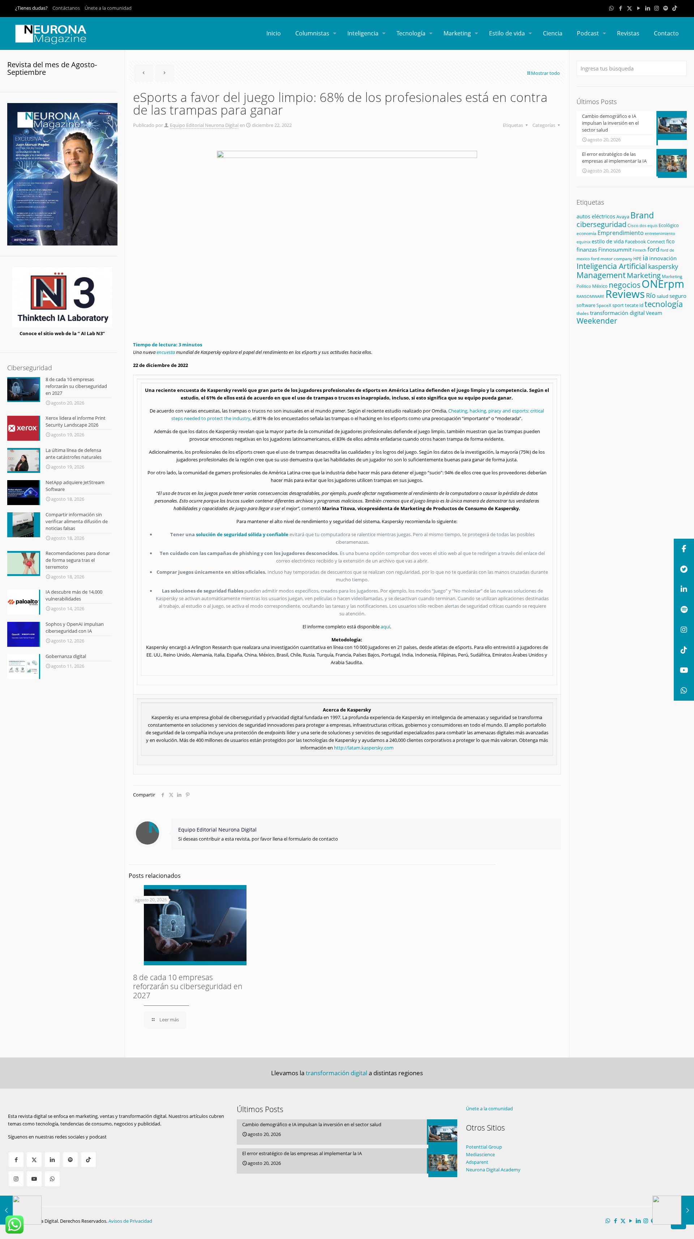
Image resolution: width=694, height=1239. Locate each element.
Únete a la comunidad (108, 8)
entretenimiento (660, 233)
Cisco (632, 225)
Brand (642, 215)
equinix (584, 241)
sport (618, 305)
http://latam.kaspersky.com (364, 747)
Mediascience (480, 1154)
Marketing (644, 275)
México (600, 286)
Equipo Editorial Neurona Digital (204, 125)
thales (583, 313)
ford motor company (611, 259)
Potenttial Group (484, 1147)
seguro (677, 295)
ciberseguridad (601, 224)
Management (601, 275)
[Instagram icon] (656, 8)
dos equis (648, 225)
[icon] (665, 8)
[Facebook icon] (620, 8)
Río (651, 295)
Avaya (622, 216)
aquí (385, 626)
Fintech (639, 250)
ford (653, 249)
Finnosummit (614, 249)
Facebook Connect (645, 241)
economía (586, 233)
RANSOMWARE (590, 296)
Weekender (597, 321)
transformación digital (617, 313)
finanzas (587, 249)
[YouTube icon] (638, 8)
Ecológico (669, 225)
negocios (625, 285)
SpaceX (603, 305)
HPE (637, 258)
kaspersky (663, 266)
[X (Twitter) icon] (629, 8)
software (586, 305)
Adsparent (477, 1162)
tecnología (663, 303)
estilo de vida (608, 241)
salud (662, 296)
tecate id (634, 305)
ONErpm (663, 284)
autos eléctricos (596, 216)
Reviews (625, 294)
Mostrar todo (545, 73)
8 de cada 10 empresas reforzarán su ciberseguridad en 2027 (187, 986)
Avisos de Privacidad (130, 1221)
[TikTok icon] (674, 8)
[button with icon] (16, 1160)
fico (670, 241)
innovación (663, 258)
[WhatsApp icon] (611, 8)
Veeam (654, 312)
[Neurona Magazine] (51, 33)
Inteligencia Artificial (612, 266)
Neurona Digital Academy (493, 1169)
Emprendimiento (620, 233)
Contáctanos (66, 8)
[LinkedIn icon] (647, 8)
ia (645, 257)
